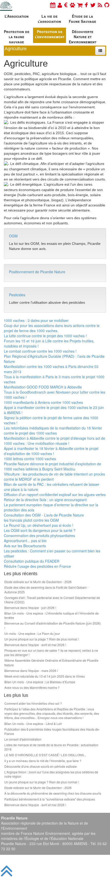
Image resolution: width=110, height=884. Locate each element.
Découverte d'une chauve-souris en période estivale (40, 766)
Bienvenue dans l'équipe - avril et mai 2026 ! (35, 645)
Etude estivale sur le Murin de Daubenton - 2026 (38, 582)
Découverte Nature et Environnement (82, 36)
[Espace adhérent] (60, 5)
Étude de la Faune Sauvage (82, 19)
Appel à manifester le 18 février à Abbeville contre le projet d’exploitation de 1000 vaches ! (51, 451)
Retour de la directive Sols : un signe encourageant (45, 499)
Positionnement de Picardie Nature (37, 271)
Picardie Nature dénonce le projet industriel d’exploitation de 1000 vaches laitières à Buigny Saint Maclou (52, 466)
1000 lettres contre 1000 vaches (30, 458)
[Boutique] (79, 5)
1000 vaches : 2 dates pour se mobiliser (36, 320)
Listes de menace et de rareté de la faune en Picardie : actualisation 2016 (51, 747)
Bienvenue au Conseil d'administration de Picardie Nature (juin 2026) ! (52, 625)
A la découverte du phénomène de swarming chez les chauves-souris (52, 793)
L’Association (17, 16)
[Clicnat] (72, 5)
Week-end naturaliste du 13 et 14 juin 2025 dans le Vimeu (44, 676)
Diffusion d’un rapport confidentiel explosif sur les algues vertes (55, 494)
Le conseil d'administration (22, 739)
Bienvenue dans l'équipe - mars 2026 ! (31, 670)
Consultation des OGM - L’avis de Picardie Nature (44, 515)
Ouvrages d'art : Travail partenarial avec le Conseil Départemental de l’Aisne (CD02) (52, 599)
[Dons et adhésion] (66, 5)
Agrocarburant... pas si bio (25, 540)
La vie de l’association (49, 19)
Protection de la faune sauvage (16, 36)
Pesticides (17, 294)
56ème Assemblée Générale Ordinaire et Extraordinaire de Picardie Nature (51, 662)
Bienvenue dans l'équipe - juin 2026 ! (30, 607)
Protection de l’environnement (49, 34)
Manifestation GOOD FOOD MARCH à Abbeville (43, 387)
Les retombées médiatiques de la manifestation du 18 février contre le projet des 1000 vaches (53, 430)
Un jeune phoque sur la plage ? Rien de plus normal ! (41, 639)
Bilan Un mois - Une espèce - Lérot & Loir (33, 723)
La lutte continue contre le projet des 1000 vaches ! (45, 335)
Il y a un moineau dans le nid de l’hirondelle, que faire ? (42, 761)
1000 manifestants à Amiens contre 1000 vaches (43, 402)
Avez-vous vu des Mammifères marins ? (32, 687)
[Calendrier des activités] (52, 5)
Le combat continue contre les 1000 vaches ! (40, 351)
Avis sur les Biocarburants (25, 545)
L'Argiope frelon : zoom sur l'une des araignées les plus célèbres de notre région (51, 774)
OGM (13, 235)
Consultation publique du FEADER (31, 561)
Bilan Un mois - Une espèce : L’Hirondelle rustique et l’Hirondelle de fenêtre (51, 615)
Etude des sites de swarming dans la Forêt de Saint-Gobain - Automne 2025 (46, 589)
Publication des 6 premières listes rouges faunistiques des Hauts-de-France (52, 731)
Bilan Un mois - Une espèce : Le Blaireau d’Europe (39, 682)
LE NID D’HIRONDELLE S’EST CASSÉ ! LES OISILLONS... (45, 755)
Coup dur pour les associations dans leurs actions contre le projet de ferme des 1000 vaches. (52, 328)
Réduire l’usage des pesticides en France (37, 566)
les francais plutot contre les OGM (31, 520)
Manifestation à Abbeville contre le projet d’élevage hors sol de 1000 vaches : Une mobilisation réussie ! (54, 441)
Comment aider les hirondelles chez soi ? (33, 703)
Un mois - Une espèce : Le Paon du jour (32, 633)
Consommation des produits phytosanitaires (39, 535)
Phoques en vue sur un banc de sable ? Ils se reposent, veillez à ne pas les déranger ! (51, 652)
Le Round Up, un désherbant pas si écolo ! (38, 525)
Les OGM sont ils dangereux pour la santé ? (39, 530)
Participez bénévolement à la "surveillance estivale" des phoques (49, 799)
